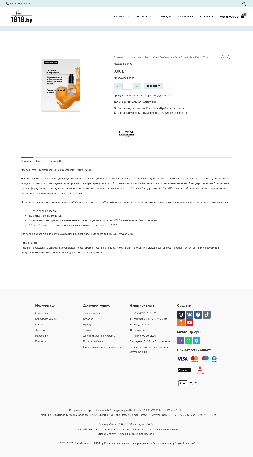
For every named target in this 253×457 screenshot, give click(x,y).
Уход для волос (133, 57)
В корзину (153, 85)
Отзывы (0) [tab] (54, 160)
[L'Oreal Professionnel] (127, 134)
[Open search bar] (244, 4)
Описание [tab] (27, 160)
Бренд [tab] (40, 160)
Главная (118, 57)
